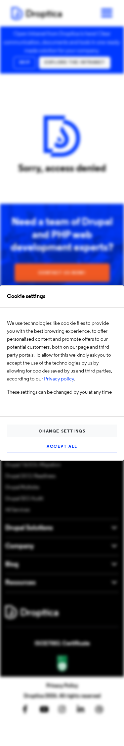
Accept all (62, 446)
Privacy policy (59, 379)
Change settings (62, 431)
